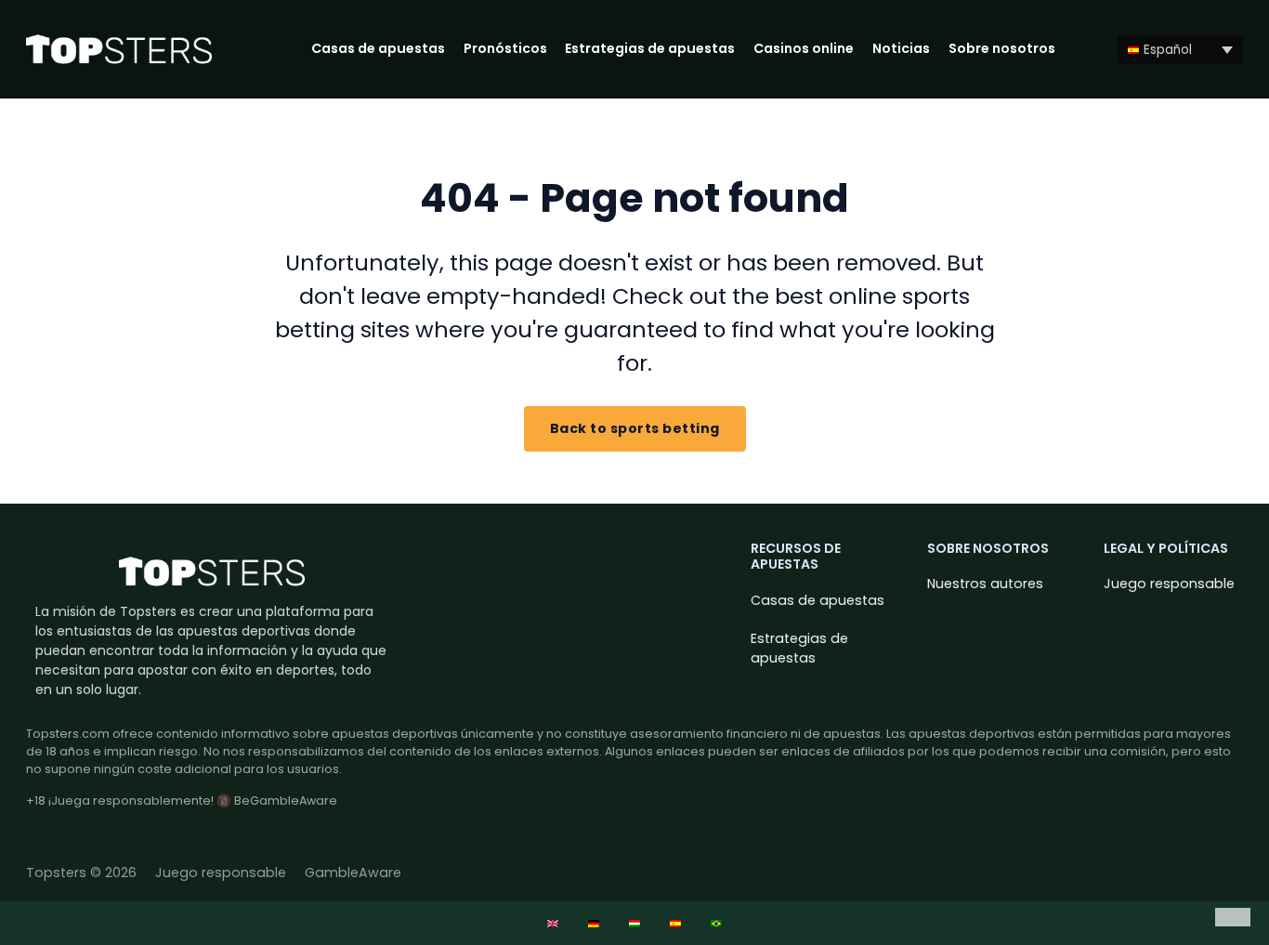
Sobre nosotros (1001, 48)
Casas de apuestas (378, 48)
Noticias (901, 48)
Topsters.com (68, 734)
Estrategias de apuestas (650, 48)
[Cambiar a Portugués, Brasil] (716, 923)
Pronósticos (505, 48)
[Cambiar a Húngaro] (634, 923)
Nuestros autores (985, 583)
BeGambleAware (285, 800)
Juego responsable (1169, 583)
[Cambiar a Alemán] (593, 923)
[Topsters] (119, 50)
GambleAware (353, 872)
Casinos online (803, 48)
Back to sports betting (635, 428)
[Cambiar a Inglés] (553, 923)
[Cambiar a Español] (675, 923)
